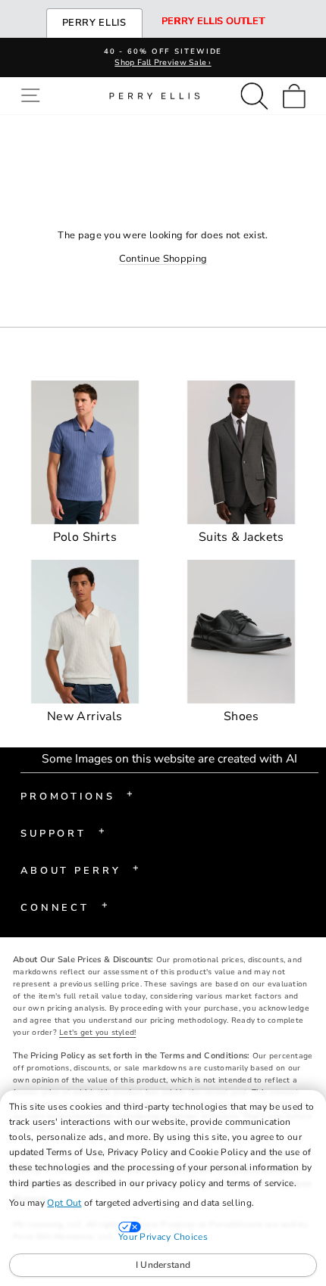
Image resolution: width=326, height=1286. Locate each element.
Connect (64, 906)
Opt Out (64, 1203)
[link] (298, 95)
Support (62, 832)
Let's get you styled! (97, 1032)
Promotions (76, 795)
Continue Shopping (163, 259)
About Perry (79, 869)
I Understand (163, 1265)
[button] (34, 95)
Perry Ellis (94, 23)
